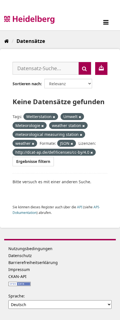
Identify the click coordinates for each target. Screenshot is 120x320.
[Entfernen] (54, 117)
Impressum (19, 269)
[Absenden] (84, 68)
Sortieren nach (27, 83)
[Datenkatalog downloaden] (101, 68)
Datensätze (30, 41)
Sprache (16, 296)
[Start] (6, 41)
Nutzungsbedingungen (30, 248)
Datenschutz (20, 255)
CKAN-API (17, 276)
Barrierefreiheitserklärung (33, 262)
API (79, 207)
